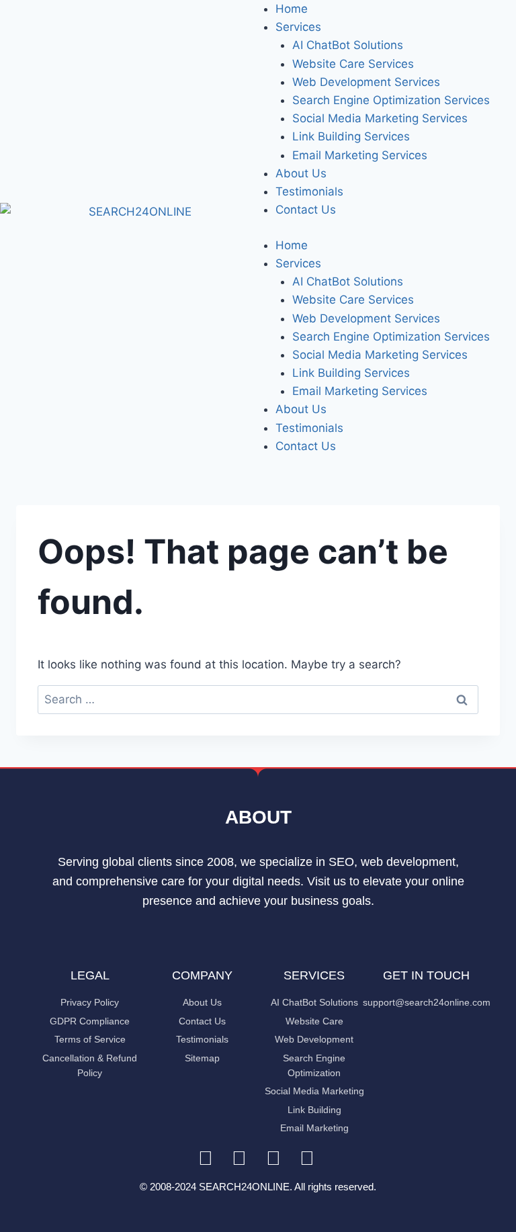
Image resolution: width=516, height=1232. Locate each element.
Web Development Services (366, 82)
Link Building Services (351, 136)
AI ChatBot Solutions (347, 45)
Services (298, 27)
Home (291, 8)
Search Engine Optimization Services (391, 100)
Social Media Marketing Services (380, 118)
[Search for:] (258, 699)
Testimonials (309, 191)
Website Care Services (353, 64)
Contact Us (305, 209)
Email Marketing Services (359, 155)
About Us (301, 173)
